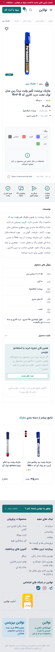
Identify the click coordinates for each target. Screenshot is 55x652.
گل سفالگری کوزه (18, 541)
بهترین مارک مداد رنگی (42, 556)
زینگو (24, 556)
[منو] (51, 10)
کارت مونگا (21, 535)
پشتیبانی (48, 532)
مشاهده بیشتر (13, 508)
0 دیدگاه (39, 100)
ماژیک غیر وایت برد (19, 217)
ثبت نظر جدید (27, 375)
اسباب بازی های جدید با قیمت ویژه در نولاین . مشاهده (29, 2)
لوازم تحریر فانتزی (18, 561)
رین (40, 83)
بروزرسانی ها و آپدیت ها (41, 543)
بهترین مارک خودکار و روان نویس (43, 563)
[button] (27, 74)
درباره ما (49, 526)
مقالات (50, 537)
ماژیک (16, 20)
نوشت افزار (27, 20)
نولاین (43, 10)
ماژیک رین (31, 83)
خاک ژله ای (21, 567)
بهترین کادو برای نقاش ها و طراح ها (41, 572)
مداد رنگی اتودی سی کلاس (16, 527)
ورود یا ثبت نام (12, 10)
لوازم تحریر (39, 20)
